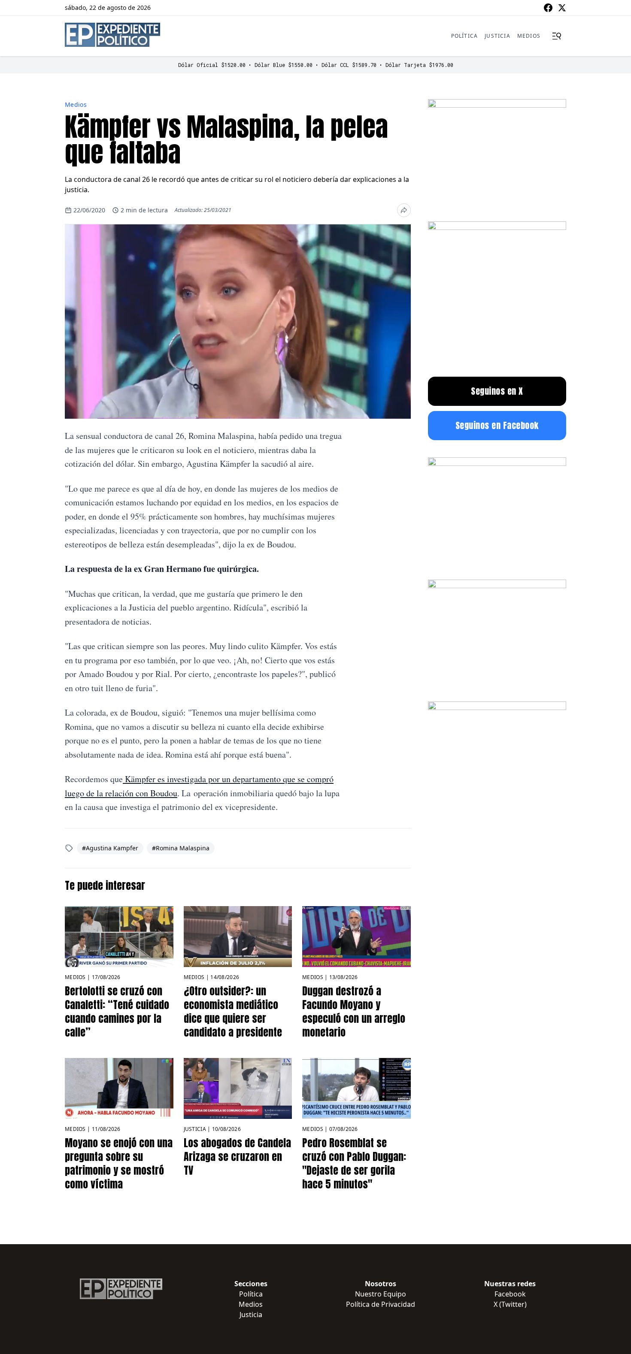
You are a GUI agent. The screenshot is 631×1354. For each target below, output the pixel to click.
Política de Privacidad (380, 1304)
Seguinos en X (497, 391)
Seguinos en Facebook (497, 425)
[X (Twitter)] (562, 7)
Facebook (510, 1294)
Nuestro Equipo (380, 1294)
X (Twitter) (510, 1304)
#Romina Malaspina (180, 848)
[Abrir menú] (556, 36)
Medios (528, 35)
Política (464, 35)
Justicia (497, 35)
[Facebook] (548, 7)
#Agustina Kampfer (110, 848)
